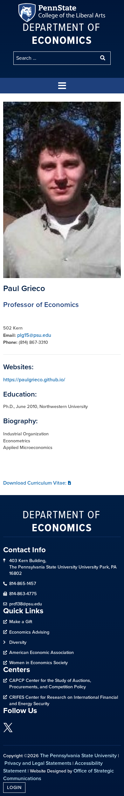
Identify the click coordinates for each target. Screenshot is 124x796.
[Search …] (55, 58)
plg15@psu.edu (34, 335)
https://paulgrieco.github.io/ (34, 380)
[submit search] (103, 58)
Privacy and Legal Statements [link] (37, 763)
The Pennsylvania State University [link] (78, 755)
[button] (62, 85)
